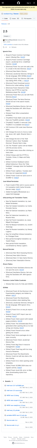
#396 (18, 347)
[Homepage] (18, 2)
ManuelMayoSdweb (11, 40)
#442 (14, 316)
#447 (27, 125)
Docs (32, 437)
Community (26, 437)
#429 (20, 321)
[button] (18, 381)
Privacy (10, 437)
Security (15, 437)
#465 (19, 368)
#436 (27, 85)
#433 (26, 81)
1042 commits (8, 44)
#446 (14, 64)
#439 (24, 173)
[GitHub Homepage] (13, 443)
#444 (8, 104)
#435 (21, 270)
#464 (16, 178)
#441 (18, 189)
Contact (14, 439)
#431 (29, 69)
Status (20, 437)
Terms (5, 437)
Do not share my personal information (18, 440)
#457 (13, 295)
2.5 (9, 24)
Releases (4, 24)
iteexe (16, 14)
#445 (23, 57)
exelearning (8, 14)
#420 (29, 76)
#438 (23, 92)
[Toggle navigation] (2, 2)
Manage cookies (21, 439)
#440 (27, 120)
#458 (8, 312)
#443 (14, 97)
